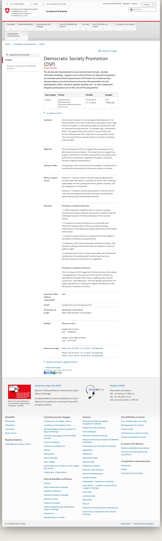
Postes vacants (10, 433)
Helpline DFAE (117, 385)
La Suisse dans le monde (56, 4)
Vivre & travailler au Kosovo (68, 25)
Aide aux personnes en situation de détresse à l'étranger (100, 441)
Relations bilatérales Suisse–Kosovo (135, 448)
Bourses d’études (89, 478)
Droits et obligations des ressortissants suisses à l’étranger (59, 508)
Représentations (25, 24)
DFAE (35, 4)
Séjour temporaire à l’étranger (56, 487)
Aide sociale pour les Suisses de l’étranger (99, 446)
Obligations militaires (91, 466)
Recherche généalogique (93, 474)
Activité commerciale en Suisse (133, 437)
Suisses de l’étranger (52, 503)
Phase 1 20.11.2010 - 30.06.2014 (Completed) (82, 356)
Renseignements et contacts (132, 425)
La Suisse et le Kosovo (125, 24)
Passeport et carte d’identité (94, 428)
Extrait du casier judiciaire (93, 470)
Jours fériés (9, 429)
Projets (124, 469)
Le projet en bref (53, 113)
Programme (126, 466)
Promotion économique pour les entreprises (100, 508)
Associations (49, 513)
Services (85, 24)
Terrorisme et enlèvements (54, 446)
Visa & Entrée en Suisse (100, 25)
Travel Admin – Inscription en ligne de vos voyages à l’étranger (99, 487)
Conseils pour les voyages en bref (57, 425)
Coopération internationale (13, 35)
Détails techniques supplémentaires (62, 362)
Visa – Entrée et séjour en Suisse (134, 421)
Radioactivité (49, 454)
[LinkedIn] (51, 372)
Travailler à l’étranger (52, 491)
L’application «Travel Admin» (55, 472)
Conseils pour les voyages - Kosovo (58, 421)
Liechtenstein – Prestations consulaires (98, 482)
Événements (10, 425)
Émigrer (47, 483)
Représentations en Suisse (54, 517)
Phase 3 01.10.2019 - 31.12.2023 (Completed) (82, 348)
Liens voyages (49, 462)
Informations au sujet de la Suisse (134, 433)
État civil (86, 504)
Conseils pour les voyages (43, 25)
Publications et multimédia (132, 473)
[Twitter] (48, 372)
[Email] (60, 372)
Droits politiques (89, 432)
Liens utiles (87, 492)
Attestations (87, 454)
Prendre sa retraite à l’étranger (56, 495)
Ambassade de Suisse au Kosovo (18, 444)
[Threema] (54, 372)
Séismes (47, 450)
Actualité (11, 24)
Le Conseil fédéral (17, 4)
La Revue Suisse (89, 496)
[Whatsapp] (57, 372)
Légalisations (88, 450)
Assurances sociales (90, 458)
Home (7, 44)
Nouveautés (10, 421)
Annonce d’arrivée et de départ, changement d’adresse (95, 422)
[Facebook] (45, 372)
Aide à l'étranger (50, 458)
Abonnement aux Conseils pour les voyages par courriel (61, 467)
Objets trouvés (88, 462)
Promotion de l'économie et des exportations (134, 453)
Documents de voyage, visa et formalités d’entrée (60, 437)
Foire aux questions (52, 442)
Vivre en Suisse (127, 429)
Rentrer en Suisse (51, 499)
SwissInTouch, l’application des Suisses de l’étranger (99, 513)
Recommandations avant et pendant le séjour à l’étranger (59, 430)
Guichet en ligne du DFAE (48, 385)
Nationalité (87, 500)
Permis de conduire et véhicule (95, 436)
